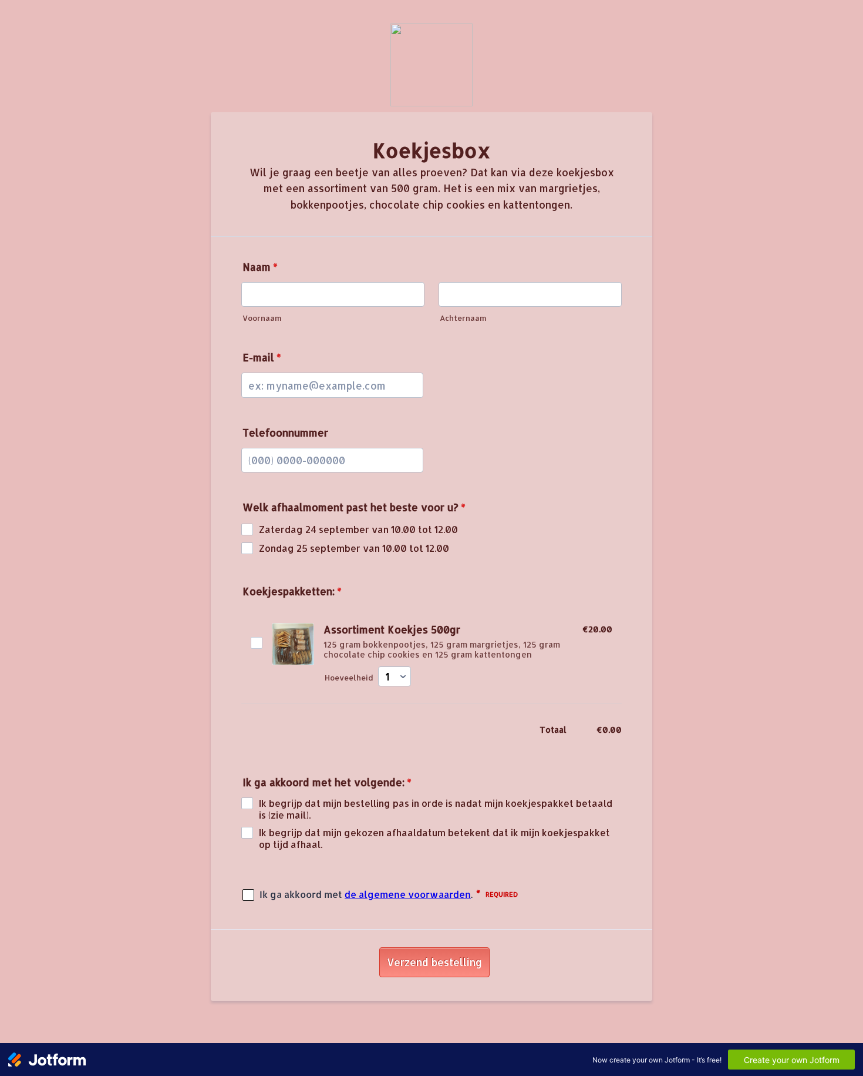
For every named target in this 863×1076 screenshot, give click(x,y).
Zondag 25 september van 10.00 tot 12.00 (354, 548)
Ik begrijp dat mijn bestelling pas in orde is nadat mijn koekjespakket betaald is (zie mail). (435, 809)
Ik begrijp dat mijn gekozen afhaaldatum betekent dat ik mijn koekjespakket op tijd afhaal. (434, 838)
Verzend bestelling (434, 962)
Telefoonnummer (285, 432)
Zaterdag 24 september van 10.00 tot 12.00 (358, 529)
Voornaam (262, 318)
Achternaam (463, 318)
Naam (260, 266)
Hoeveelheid (349, 677)
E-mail (261, 357)
